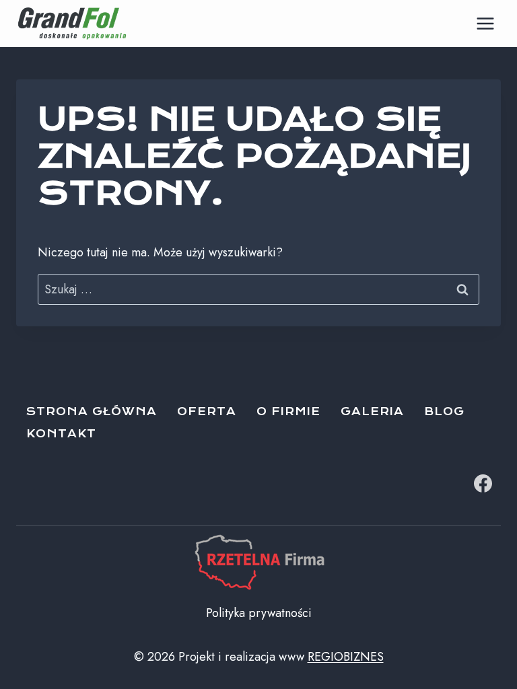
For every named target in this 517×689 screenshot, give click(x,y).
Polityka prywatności (259, 613)
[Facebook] (482, 483)
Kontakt (61, 433)
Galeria (372, 411)
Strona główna (91, 411)
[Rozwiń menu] (485, 23)
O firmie (288, 411)
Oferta (206, 411)
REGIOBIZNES (346, 656)
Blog (444, 411)
